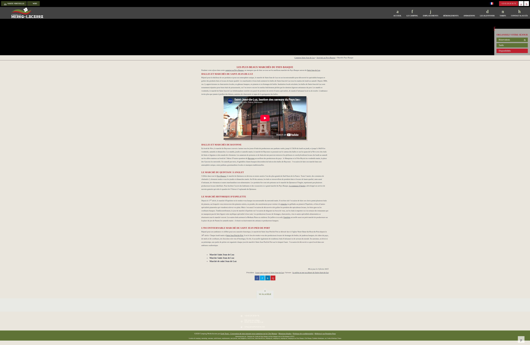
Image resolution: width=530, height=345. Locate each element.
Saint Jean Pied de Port (234, 235)
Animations (469, 16)
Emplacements (430, 16)
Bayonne (251, 158)
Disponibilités (505, 51)
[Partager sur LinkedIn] (267, 278)
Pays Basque (221, 176)
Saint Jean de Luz (313, 70)
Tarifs (503, 16)
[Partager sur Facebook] (257, 278)
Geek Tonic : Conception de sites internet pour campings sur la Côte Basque (248, 334)
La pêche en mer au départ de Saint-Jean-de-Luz (310, 273)
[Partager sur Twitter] (262, 278)
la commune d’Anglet (297, 186)
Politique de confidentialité (303, 334)
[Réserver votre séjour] (526, 3)
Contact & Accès (519, 16)
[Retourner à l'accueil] (27, 13)
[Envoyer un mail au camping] (521, 3)
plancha (284, 204)
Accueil (397, 16)
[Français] (492, 4)
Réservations (504, 40)
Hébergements (451, 16)
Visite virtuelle (15, 3)
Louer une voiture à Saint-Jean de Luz (269, 273)
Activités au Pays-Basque (325, 58)
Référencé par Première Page (325, 334)
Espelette (286, 217)
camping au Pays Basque (234, 70)
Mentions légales (285, 334)
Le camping (412, 16)
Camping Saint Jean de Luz (304, 58)
